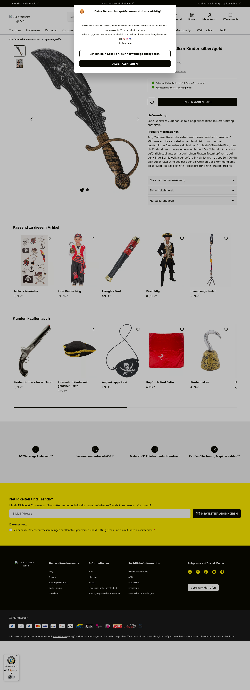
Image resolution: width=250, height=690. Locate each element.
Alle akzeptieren (125, 64)
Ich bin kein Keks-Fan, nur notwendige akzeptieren (125, 54)
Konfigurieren (125, 43)
